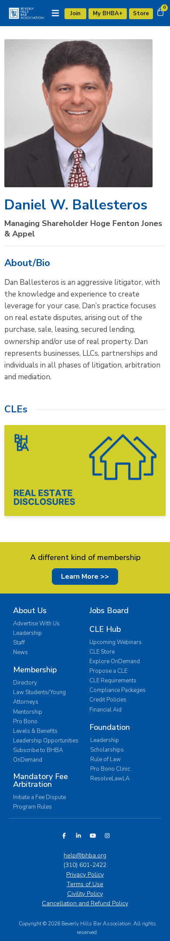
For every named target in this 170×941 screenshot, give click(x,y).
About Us (30, 610)
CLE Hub (105, 629)
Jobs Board (109, 610)
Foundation (109, 727)
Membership (35, 669)
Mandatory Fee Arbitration (40, 780)
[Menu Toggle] (55, 13)
